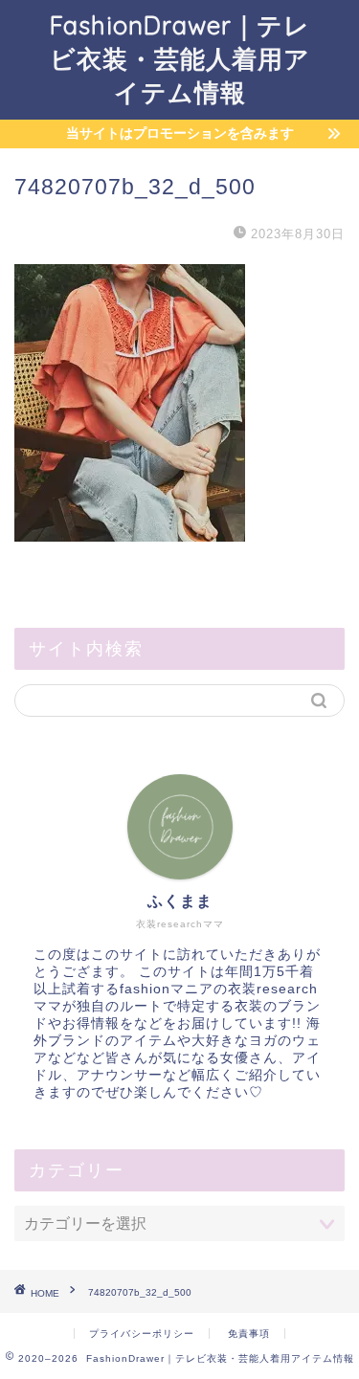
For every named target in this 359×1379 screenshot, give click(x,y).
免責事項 (249, 1333)
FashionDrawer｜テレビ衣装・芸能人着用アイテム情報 (180, 58)
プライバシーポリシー (141, 1333)
